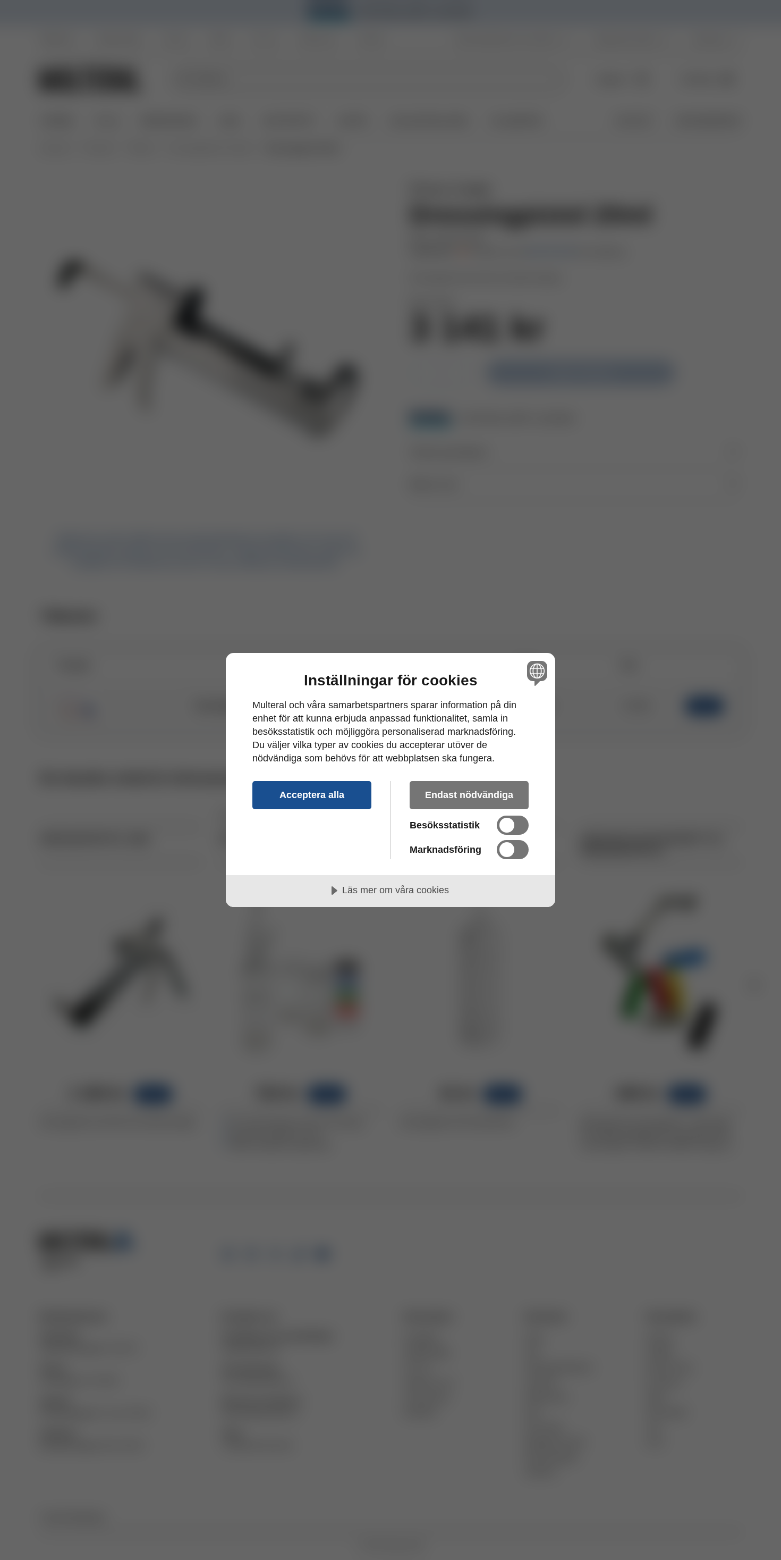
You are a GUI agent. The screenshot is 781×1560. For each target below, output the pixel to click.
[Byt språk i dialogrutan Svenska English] (535, 673)
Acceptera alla (311, 795)
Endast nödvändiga (469, 795)
